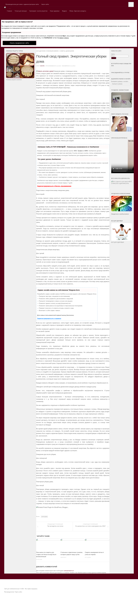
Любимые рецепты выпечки (14, 79)
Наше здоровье (54, 11)
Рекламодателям (9, 592)
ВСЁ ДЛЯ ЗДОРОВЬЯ (117, 242)
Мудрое (64, 11)
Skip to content (4, 1)
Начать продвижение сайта (19, 43)
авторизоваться (69, 570)
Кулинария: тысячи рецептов (38, 11)
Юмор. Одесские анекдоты (77, 11)
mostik (42, 66)
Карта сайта (45, 4)
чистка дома (44, 516)
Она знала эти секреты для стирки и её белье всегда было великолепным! (46, 554)
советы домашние (67, 51)
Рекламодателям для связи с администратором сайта (22, 4)
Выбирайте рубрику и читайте (119, 81)
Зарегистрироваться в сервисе (49, 318)
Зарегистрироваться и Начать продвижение (54, 186)
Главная (9, 11)
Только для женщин (21, 11)
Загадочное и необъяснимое (47, 51)
